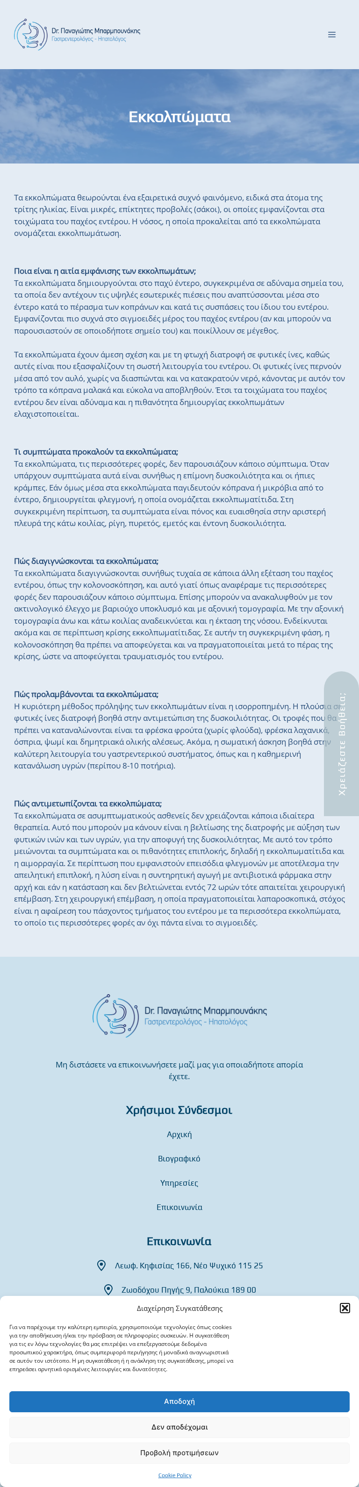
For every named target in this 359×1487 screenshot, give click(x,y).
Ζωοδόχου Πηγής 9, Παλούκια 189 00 (189, 1290)
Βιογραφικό (179, 1158)
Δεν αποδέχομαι (179, 1427)
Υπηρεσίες (179, 1183)
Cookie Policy (175, 1475)
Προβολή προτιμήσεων (179, 1452)
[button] (345, 1308)
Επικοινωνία (179, 1207)
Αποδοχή (179, 1401)
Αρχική (179, 1134)
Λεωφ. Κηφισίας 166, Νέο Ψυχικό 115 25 (189, 1265)
